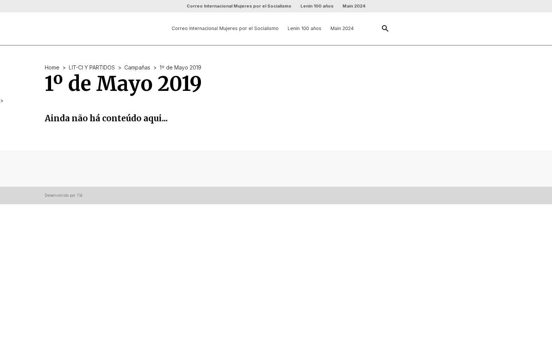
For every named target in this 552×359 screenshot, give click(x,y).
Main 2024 (353, 6)
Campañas (137, 67)
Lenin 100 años (316, 6)
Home (52, 67)
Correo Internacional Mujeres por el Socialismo (239, 6)
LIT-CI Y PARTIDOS (92, 67)
